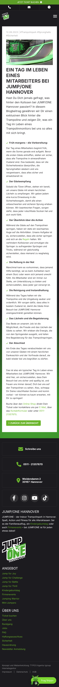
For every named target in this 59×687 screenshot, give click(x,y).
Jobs (4, 628)
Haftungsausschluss (12, 636)
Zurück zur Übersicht (24, 423)
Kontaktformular (19, 410)
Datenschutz (22, 672)
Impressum (7, 672)
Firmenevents (14, 527)
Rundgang (7, 624)
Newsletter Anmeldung (13, 649)
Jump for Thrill (9, 586)
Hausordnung (9, 645)
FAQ (4, 632)
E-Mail (42, 407)
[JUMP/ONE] (5, 16)
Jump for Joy (9, 573)
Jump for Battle (10, 581)
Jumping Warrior (10, 598)
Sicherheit (7, 640)
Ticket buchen (9, 615)
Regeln (26, 239)
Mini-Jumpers (9, 602)
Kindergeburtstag (39, 523)
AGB (34, 672)
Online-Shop (29, 403)
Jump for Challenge (12, 577)
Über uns (6, 619)
